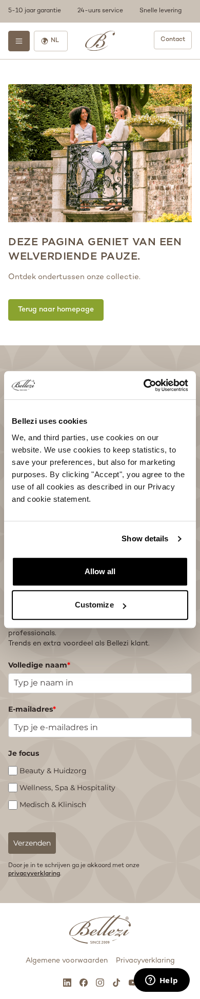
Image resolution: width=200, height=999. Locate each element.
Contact (173, 39)
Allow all (100, 571)
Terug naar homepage (56, 310)
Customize (94, 604)
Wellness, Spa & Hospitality (67, 787)
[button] (100, 11)
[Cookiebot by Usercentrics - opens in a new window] (143, 385)
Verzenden (32, 843)
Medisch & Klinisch (52, 804)
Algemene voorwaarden (67, 961)
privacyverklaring (34, 874)
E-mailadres (32, 709)
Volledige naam (39, 665)
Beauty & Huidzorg (53, 770)
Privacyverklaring (145, 961)
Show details (145, 538)
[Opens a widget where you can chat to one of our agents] (161, 981)
